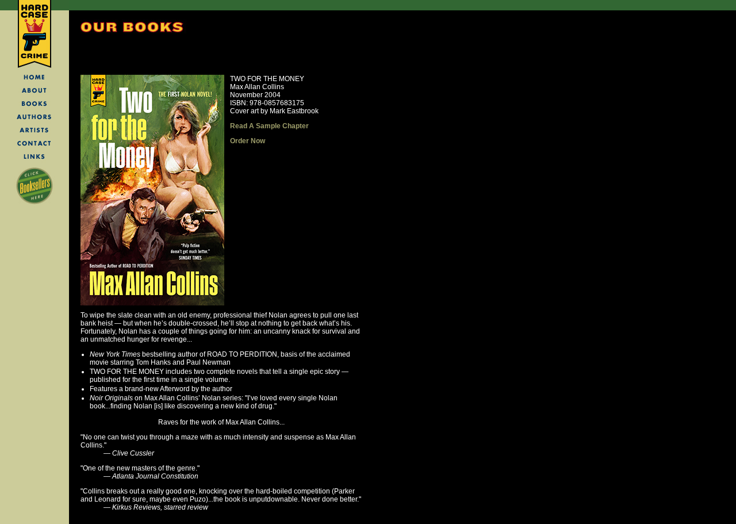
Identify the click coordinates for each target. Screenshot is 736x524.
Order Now (247, 141)
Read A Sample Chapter (269, 126)
